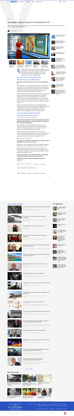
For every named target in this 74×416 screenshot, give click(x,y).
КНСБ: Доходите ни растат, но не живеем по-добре (28, 79)
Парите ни (24, 361)
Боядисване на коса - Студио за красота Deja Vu (34, 225)
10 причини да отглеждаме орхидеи (44, 383)
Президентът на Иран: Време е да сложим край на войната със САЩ (61, 72)
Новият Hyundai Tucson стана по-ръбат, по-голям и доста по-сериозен (14, 384)
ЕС (31, 164)
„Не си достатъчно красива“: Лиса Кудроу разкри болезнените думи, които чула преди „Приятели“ (61, 238)
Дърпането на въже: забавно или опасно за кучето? (62, 213)
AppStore (41, 156)
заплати (18, 164)
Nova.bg (49, 404)
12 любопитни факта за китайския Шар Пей (62, 207)
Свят (33, 1)
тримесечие (36, 164)
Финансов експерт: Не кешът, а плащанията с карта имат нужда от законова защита (61, 79)
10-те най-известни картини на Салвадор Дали (13, 397)
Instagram (20, 159)
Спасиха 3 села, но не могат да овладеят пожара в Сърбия (60, 85)
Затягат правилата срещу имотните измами (33, 301)
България (28, 1)
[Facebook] (66, 410)
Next (49, 64)
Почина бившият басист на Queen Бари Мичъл (34, 273)
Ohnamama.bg (40, 405)
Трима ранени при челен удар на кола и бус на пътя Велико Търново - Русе (62, 266)
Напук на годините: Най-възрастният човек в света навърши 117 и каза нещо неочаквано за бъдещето (61, 92)
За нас (35, 408)
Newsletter (25, 173)
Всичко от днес (29, 368)
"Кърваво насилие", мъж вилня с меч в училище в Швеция (36, 282)
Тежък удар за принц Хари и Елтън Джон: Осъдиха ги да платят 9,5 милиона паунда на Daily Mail (36, 321)
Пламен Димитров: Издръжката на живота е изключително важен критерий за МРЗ (33, 359)
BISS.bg (65, 404)
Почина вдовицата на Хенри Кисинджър (60, 53)
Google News (32, 173)
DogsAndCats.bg (54, 404)
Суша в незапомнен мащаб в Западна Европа (62, 219)
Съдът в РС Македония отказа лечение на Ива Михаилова (36, 311)
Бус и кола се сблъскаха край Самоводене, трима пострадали (34, 217)
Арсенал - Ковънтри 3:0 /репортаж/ (62, 245)
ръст (23, 164)
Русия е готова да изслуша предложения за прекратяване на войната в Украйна (36, 245)
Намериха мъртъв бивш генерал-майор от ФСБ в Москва (36, 339)
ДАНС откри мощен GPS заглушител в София (61, 36)
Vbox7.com (35, 404)
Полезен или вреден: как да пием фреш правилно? (28, 397)
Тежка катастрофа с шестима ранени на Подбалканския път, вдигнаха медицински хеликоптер (36, 350)
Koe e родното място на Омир (62, 225)
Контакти (65, 408)
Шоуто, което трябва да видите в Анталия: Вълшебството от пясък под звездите (36, 255)
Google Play (35, 156)
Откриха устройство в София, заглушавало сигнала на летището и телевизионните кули (62, 259)
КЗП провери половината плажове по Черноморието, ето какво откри (36, 293)
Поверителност (51, 408)
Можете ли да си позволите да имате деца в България (29, 77)
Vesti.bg (13, 2)
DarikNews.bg (44, 404)
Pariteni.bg (55, 405)
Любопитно (39, 1)
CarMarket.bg (60, 404)
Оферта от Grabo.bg (26, 227)
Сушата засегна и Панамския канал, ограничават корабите (36, 206)
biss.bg (57, 62)
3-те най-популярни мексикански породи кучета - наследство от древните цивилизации (61, 66)
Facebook (38, 173)
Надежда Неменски (13, 30)
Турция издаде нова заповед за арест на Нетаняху (34, 330)
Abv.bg (30, 404)
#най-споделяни (43, 164)
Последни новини (15, 204)
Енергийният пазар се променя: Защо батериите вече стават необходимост (60, 60)
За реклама (39, 408)
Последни (21, 1)
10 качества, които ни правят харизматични (44, 397)
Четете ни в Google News (16, 409)
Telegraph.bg (64, 405)
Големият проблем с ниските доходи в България (27, 115)
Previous (8, 64)
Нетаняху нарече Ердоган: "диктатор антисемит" (60, 47)
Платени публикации (58, 408)
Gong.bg (39, 404)
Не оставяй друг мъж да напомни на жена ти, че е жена (62, 231)
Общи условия (45, 408)
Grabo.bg (50, 405)
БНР (39, 75)
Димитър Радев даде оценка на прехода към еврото (35, 263)
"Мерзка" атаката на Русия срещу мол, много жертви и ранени (61, 41)
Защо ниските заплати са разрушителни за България (28, 113)
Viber (19, 173)
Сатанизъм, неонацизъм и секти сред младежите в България (35, 236)
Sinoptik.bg (46, 405)
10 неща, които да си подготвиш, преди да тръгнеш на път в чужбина (29, 384)
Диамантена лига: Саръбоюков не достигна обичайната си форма (62, 252)
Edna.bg (59, 405)
